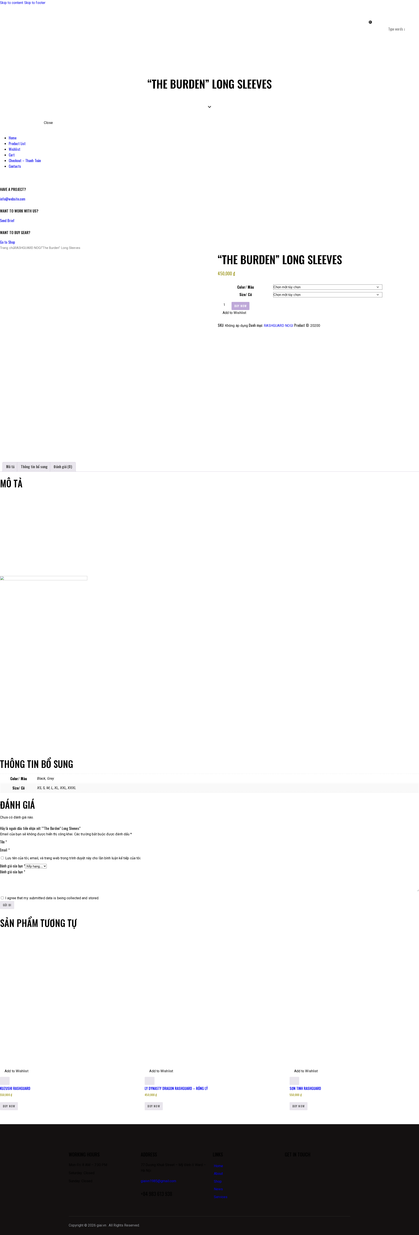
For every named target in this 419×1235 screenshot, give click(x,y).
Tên (3, 841)
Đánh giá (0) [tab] (63, 466)
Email (5, 850)
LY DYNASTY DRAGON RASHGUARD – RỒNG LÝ (176, 1088)
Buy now (240, 306)
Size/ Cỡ (245, 294)
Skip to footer (34, 3)
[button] (232, 313)
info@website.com (13, 199)
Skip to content (11, 3)
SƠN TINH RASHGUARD (305, 1088)
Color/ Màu (245, 287)
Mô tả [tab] (10, 466)
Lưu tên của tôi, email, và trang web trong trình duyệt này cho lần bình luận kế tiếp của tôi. (73, 858)
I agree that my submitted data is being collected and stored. (52, 898)
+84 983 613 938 (156, 1193)
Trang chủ (7, 248)
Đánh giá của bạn (12, 865)
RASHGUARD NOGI (27, 248)
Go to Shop (7, 242)
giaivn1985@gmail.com (158, 1181)
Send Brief (7, 220)
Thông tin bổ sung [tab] (34, 466)
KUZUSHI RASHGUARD (15, 1088)
